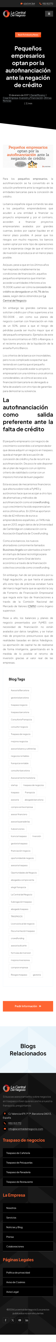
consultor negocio (19, 726)
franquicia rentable (20, 763)
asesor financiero (19, 814)
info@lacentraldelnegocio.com (25, 1128)
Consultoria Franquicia (21, 719)
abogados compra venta (22, 880)
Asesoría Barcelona (20, 690)
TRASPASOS (17, 916)
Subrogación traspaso (21, 901)
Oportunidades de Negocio (24, 872)
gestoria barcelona (20, 697)
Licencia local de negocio (22, 923)
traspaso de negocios (33, 785)
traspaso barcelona (20, 712)
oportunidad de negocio (22, 858)
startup (14, 785)
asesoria (15, 799)
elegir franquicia (18, 887)
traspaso (15, 792)
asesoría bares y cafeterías (23, 748)
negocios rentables (20, 756)
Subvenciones (17, 828)
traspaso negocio (19, 705)
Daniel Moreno (38, 95)
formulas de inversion (21, 952)
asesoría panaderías (20, 821)
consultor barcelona (20, 770)
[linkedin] (27, 1320)
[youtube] (20, 1320)
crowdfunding (17, 938)
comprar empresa (19, 967)
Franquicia (30, 792)
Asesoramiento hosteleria (23, 777)
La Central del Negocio (21, 894)
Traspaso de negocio (20, 734)
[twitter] (13, 1320)
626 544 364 (29, 3)
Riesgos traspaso (19, 974)
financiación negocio (20, 850)
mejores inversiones (20, 960)
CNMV (32, 606)
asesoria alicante (19, 945)
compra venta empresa (22, 807)
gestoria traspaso (19, 843)
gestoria (37, 974)
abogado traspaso (19, 909)
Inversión (36, 836)
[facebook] (5, 1320)
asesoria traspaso (19, 865)
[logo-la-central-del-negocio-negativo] (14, 11)
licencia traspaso (19, 836)
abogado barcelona (34, 799)
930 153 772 (48, 3)
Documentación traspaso (23, 931)
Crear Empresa (10, 97)
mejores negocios (19, 741)
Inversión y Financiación (31, 97)
